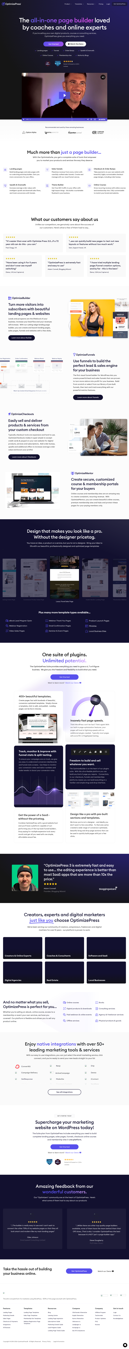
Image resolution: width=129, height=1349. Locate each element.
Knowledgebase (118, 1318)
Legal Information (58, 1341)
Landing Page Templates (31, 1312)
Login (115, 1312)
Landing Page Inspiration (55, 1318)
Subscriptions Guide (54, 1321)
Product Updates (100, 1318)
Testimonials (99, 1315)
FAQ (96, 1321)
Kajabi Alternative (77, 1315)
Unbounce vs (76, 1321)
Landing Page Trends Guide (56, 1330)
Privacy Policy (46, 1341)
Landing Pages (7, 1312)
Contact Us (116, 1315)
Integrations (7, 1324)
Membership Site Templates (32, 1318)
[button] (5, 579)
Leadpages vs (76, 1324)
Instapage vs (76, 1327)
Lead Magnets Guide (54, 1327)
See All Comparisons (78, 1330)
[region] (64, 579)
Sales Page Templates (30, 1315)
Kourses (97, 1324)
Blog (49, 1312)
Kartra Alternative (78, 1318)
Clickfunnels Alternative (79, 1312)
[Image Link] (84, 354)
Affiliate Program (100, 1312)
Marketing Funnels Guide (55, 1324)
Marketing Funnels (8, 1315)
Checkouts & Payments (10, 1321)
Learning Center (53, 1315)
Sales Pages (6, 1318)
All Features (6, 1327)
